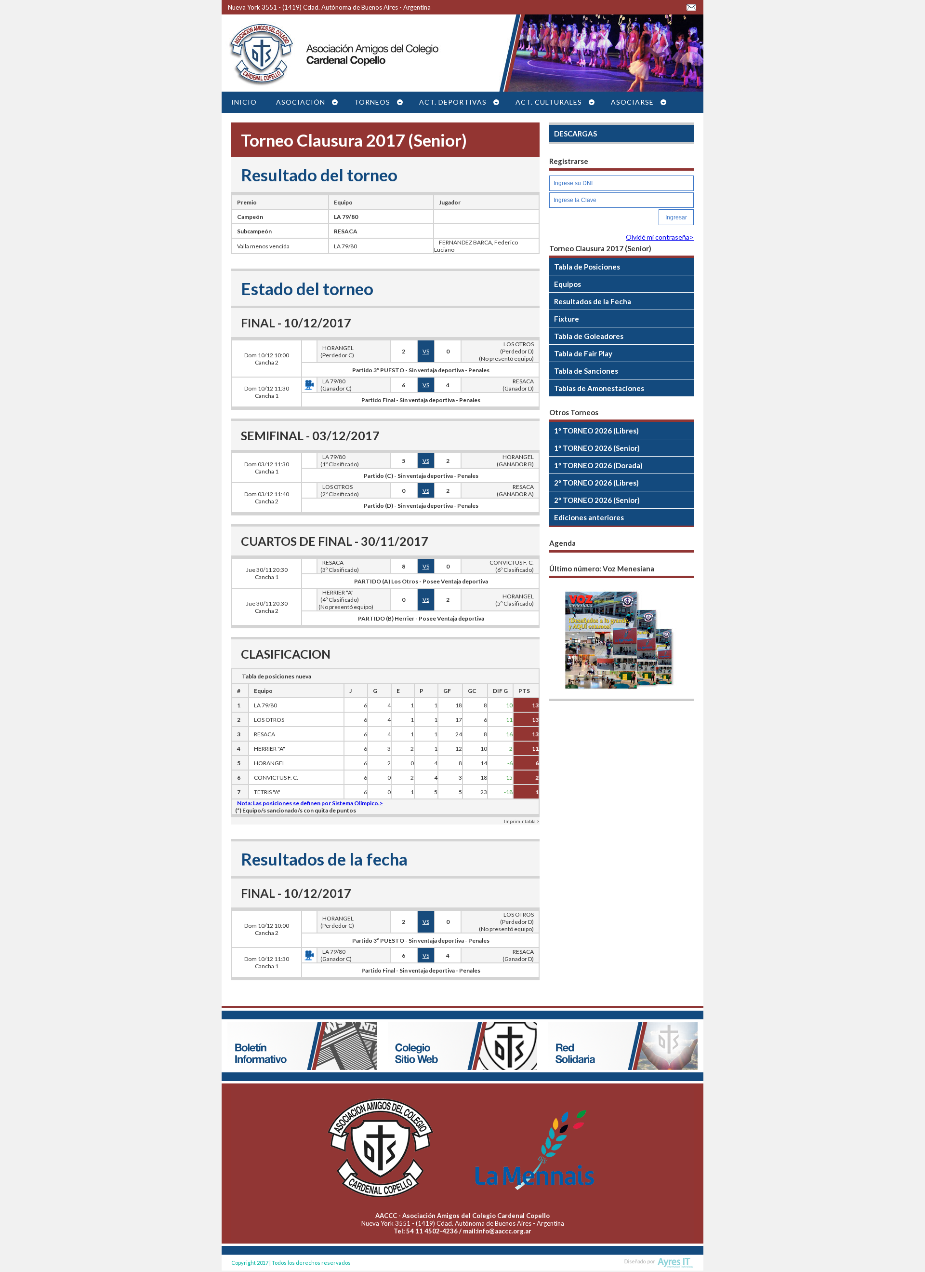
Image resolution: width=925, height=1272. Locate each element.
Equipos (567, 284)
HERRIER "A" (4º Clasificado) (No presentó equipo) (345, 599)
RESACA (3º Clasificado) (338, 566)
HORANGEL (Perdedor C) (335, 351)
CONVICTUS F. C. (276, 777)
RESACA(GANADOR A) (515, 490)
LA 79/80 (346, 216)
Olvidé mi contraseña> (660, 237)
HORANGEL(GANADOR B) (515, 460)
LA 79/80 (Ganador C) (334, 385)
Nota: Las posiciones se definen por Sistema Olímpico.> (310, 803)
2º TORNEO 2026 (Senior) (597, 500)
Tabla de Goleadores (588, 336)
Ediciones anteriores (589, 517)
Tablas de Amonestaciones (599, 388)
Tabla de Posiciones (587, 266)
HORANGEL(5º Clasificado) (514, 600)
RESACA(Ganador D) (518, 385)
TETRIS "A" (267, 792)
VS (426, 351)
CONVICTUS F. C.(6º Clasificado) (511, 566)
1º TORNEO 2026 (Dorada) (598, 465)
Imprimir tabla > (522, 821)
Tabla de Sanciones (586, 370)
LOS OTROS (269, 719)
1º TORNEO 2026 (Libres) (596, 430)
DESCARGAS (575, 133)
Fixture (566, 318)
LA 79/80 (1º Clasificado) (338, 460)
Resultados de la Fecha (592, 301)
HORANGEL (269, 763)
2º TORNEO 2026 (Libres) (596, 482)
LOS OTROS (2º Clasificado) (338, 490)
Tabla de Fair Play (583, 353)
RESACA (345, 231)
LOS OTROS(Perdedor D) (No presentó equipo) (506, 351)
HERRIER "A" (269, 748)
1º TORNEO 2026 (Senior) (597, 448)
